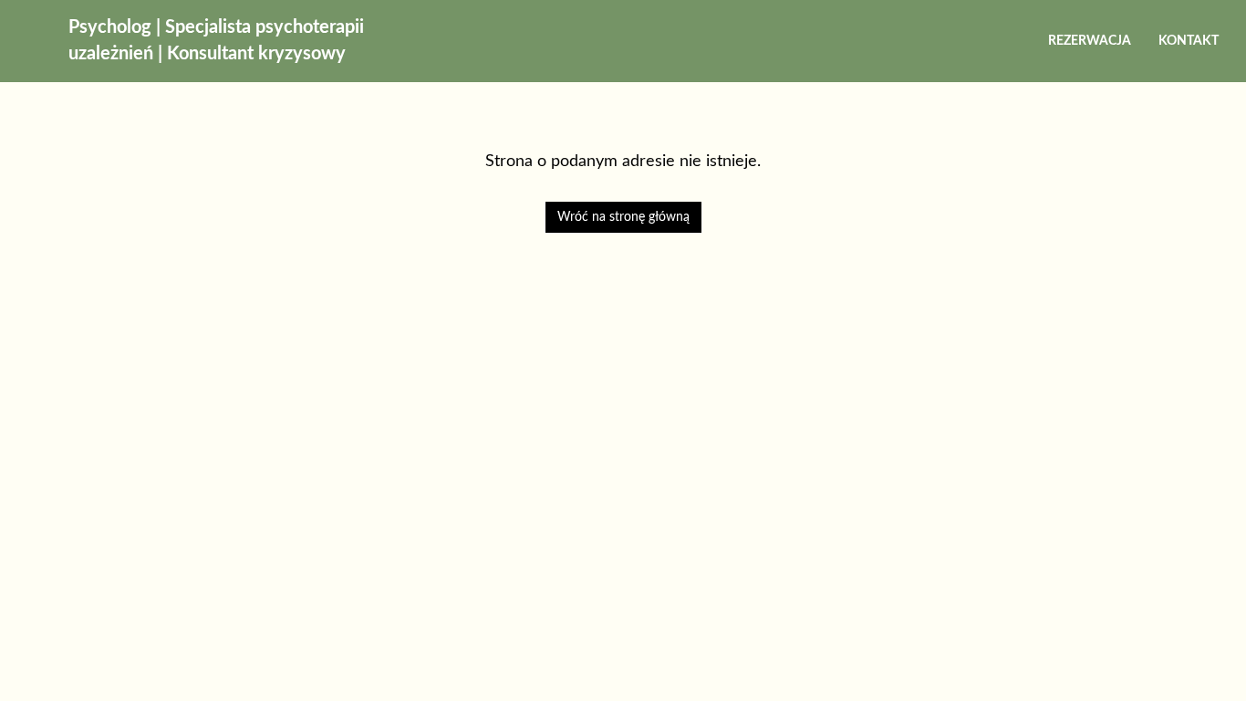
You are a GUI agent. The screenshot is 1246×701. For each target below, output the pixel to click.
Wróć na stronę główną (623, 217)
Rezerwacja (1089, 41)
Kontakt (1188, 41)
